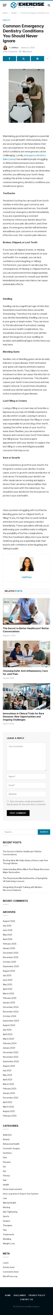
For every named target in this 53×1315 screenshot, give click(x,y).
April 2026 (7, 939)
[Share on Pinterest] (37, 58)
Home (8, 1295)
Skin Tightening (10, 1212)
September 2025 (11, 966)
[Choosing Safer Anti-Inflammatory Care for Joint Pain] (26, 654)
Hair (5, 1180)
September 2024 (11, 1020)
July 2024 (7, 1030)
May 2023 (7, 1075)
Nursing (6, 1207)
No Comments (11, 52)
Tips (5, 1230)
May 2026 (7, 934)
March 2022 (8, 1106)
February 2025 (9, 998)
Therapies (7, 1225)
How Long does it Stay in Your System (20, 1193)
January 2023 (9, 1093)
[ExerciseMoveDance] (27, 5)
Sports (6, 1216)
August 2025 (9, 971)
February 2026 (9, 943)
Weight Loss (9, 1243)
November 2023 (10, 1057)
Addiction (7, 1135)
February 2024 (9, 1043)
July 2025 (7, 975)
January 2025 (9, 1002)
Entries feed (8, 1267)
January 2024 (9, 1048)
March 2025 (8, 993)
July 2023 (7, 1070)
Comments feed (10, 1272)
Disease (7, 1162)
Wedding (7, 1239)
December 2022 (10, 1097)
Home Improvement (12, 1189)
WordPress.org (10, 1276)
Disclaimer (20, 1295)
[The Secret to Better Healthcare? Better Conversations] (26, 611)
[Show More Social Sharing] (47, 58)
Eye (4, 1171)
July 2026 (7, 925)
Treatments (8, 1234)
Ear (4, 1166)
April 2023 (7, 1079)
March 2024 (8, 1039)
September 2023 (11, 1061)
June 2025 (7, 980)
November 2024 (10, 1011)
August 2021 (9, 1111)
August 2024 (9, 1025)
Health (6, 20)
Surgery (6, 1221)
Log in (6, 1263)
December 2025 (10, 953)
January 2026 (9, 948)
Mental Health (9, 1203)
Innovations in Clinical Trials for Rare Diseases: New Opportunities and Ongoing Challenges (23, 716)
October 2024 (9, 1016)
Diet (5, 1157)
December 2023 (10, 1052)
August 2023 (9, 1066)
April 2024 (7, 1034)
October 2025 (9, 962)
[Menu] (5, 5)
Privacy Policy (37, 1295)
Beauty (6, 1139)
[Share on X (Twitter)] (23, 58)
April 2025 (7, 989)
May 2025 (7, 984)
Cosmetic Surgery (11, 1148)
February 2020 (10, 1116)
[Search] (48, 5)
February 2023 (9, 1088)
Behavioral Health (11, 1144)
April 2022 (7, 1102)
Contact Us (26, 1299)
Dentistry (7, 1153)
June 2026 (7, 930)
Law (5, 1198)
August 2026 (9, 921)
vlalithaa (14, 48)
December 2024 (10, 1007)
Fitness (6, 1175)
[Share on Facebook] (9, 58)
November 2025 (10, 957)
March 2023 (8, 1084)
